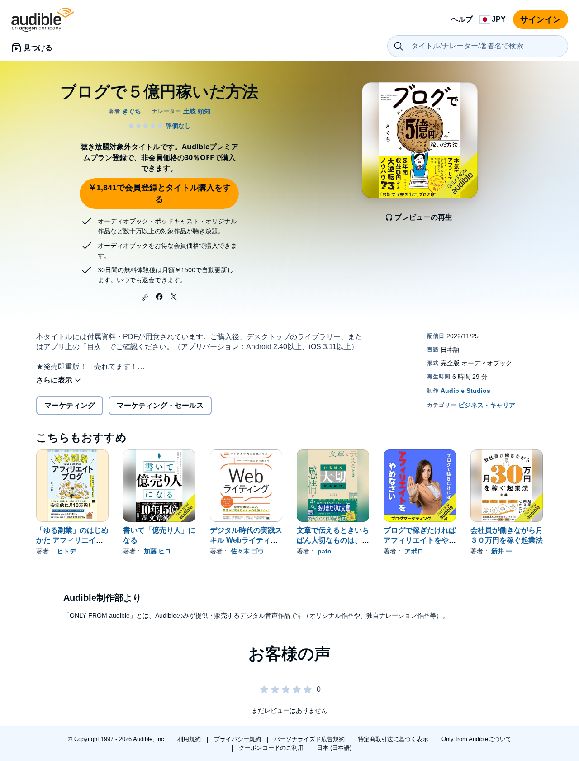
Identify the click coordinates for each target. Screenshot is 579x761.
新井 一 (501, 551)
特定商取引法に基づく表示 (394, 739)
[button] (144, 297)
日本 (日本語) (334, 747)
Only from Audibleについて (476, 739)
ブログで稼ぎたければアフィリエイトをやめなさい (420, 540)
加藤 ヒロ (157, 551)
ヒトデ (66, 551)
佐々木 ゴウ (247, 551)
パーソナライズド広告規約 (310, 739)
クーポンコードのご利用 (272, 747)
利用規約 (190, 739)
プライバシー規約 (238, 739)
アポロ (413, 551)
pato (325, 551)
